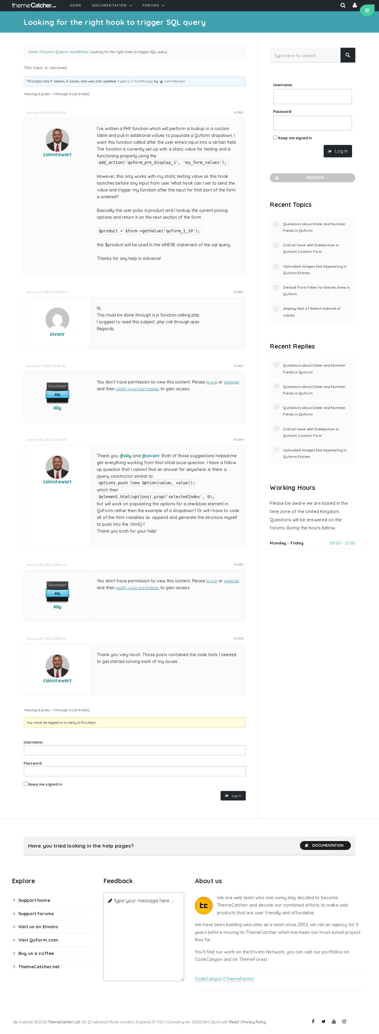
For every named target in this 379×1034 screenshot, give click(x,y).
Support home (34, 900)
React (234, 1021)
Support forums (36, 913)
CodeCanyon (208, 979)
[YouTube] (334, 1021)
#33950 (238, 638)
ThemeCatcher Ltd (64, 1021)
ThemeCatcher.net (39, 966)
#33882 (238, 292)
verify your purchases (137, 388)
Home (33, 51)
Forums (47, 51)
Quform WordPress (72, 51)
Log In (236, 795)
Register (315, 177)
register (231, 382)
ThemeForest (240, 979)
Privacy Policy (254, 1021)
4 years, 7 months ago (135, 81)
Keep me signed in (45, 784)
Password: (33, 763)
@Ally (126, 455)
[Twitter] (323, 1021)
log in (211, 382)
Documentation (327, 845)
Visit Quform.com (38, 940)
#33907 (238, 564)
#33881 (238, 112)
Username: (33, 742)
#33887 (238, 365)
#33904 (238, 439)
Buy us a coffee (36, 953)
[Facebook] (313, 1021)
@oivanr (151, 455)
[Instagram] (344, 1021)
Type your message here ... (144, 900)
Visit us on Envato (38, 926)
